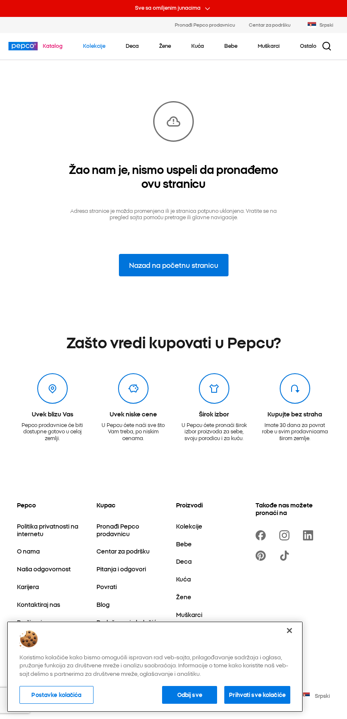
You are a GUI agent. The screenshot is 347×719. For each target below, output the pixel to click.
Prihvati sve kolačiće (257, 694)
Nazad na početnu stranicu (173, 265)
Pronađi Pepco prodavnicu (205, 24)
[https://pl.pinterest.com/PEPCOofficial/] (262, 556)
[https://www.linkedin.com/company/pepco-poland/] (310, 535)
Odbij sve (189, 694)
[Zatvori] (289, 630)
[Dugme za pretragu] (327, 46)
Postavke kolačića (56, 694)
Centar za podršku (270, 24)
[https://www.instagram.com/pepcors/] (286, 535)
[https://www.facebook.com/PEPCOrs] (262, 535)
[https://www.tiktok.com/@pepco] (286, 556)
